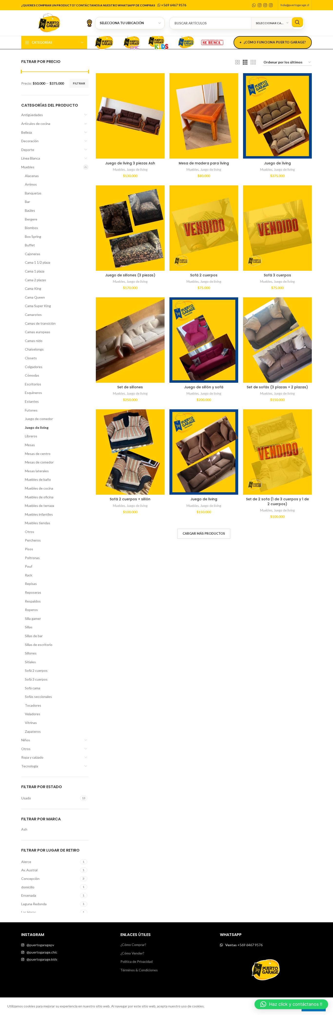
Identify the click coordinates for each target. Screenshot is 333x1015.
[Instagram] (259, 5)
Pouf (28, 566)
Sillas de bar (34, 636)
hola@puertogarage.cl (295, 5)
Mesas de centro (37, 454)
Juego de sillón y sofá (203, 387)
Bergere (31, 219)
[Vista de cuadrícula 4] (253, 62)
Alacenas (32, 176)
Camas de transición (40, 323)
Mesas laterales (37, 471)
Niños (25, 740)
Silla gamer (33, 618)
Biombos (31, 228)
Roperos (31, 610)
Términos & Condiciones (139, 970)
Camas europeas (37, 332)
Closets (31, 358)
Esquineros (33, 393)
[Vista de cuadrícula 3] (245, 62)
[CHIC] (131, 42)
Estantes (32, 401)
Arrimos (31, 184)
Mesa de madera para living (204, 163)
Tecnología (29, 766)
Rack (28, 575)
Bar (27, 202)
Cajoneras (32, 254)
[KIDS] (159, 42)
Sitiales (30, 662)
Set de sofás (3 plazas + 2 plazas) (277, 387)
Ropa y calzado (32, 757)
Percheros (33, 540)
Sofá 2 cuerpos (36, 670)
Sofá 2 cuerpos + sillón (130, 499)
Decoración (30, 141)
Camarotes (33, 314)
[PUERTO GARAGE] (104, 42)
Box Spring (33, 236)
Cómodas (32, 375)
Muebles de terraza (39, 505)
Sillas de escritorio (38, 645)
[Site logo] (49, 22)
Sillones (31, 653)
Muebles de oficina (39, 497)
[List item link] (67, 945)
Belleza (26, 132)
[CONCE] (186, 42)
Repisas (31, 584)
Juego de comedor (39, 419)
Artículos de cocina (35, 123)
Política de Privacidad (136, 961)
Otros (29, 532)
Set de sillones (130, 387)
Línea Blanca (30, 158)
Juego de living (37, 427)
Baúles (30, 210)
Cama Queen (35, 297)
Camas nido (33, 341)
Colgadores (33, 367)
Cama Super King (38, 306)
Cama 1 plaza (34, 271)
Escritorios (33, 384)
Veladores (32, 714)
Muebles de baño (38, 479)
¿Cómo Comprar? (133, 945)
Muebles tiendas (37, 523)
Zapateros (33, 731)
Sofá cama (32, 688)
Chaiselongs (34, 349)
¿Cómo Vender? (132, 953)
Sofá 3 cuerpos (36, 679)
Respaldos (33, 601)
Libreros (31, 436)
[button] (291, 1004)
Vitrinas (31, 723)
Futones (31, 410)
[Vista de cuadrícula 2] (237, 62)
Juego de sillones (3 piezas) (130, 275)
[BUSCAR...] (297, 22)
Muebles (27, 167)
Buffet (30, 245)
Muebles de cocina (39, 488)
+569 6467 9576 (173, 5)
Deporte (27, 150)
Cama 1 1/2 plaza (37, 262)
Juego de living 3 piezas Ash (130, 163)
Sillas (28, 627)
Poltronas (32, 558)
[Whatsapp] (254, 5)
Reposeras (33, 592)
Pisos (29, 549)
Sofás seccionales (38, 696)
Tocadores (33, 705)
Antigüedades (32, 115)
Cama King (33, 288)
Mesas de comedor (39, 462)
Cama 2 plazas (35, 280)
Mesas (30, 445)
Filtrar (79, 83)
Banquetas (33, 193)
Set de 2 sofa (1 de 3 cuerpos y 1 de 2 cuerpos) (277, 501)
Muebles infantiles (39, 514)
